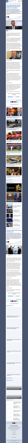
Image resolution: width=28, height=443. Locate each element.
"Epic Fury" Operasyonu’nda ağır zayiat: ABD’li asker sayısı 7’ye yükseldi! (16, 1)
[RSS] (15, 423)
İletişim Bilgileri (14, 437)
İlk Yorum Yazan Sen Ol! (15, 104)
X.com (18, 96)
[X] (14, 423)
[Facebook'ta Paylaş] (7, 17)
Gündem (10, 3)
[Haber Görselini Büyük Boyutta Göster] (14, 24)
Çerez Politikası (14, 434)
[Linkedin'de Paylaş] (14, 101)
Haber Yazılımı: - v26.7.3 (14, 442)
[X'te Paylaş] (8, 17)
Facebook (11, 96)
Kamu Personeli (10, 30)
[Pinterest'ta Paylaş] (15, 101)
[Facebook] (12, 423)
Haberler (7, 3)
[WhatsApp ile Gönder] (17, 101)
